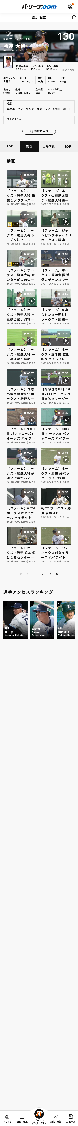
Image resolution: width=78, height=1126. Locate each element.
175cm (51, 81)
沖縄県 (7, 92)
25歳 (40, 81)
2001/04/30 (26, 81)
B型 (38, 92)
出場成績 (49, 146)
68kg (63, 81)
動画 (29, 146)
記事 (68, 146)
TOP (9, 146)
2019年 (51, 92)
